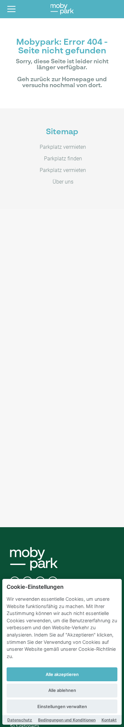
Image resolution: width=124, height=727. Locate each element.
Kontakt (109, 719)
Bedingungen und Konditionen (67, 719)
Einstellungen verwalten (62, 706)
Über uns (63, 182)
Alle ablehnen (62, 690)
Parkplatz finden (63, 158)
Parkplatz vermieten (63, 147)
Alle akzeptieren (62, 674)
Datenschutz (19, 719)
